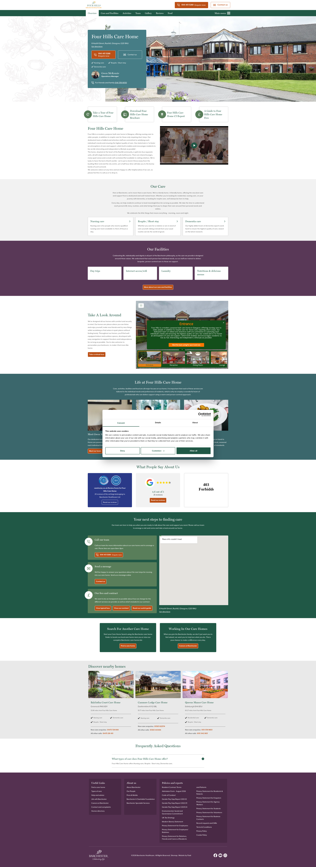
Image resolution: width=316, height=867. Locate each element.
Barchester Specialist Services (138, 803)
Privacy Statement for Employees (175, 826)
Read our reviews (110, 502)
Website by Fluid (184, 855)
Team (138, 13)
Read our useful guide (142, 608)
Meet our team (95, 451)
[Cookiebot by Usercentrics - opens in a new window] (200, 414)
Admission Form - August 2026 (174, 791)
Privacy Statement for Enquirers (208, 798)
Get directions (96, 46)
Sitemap (174, 855)
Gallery (148, 13)
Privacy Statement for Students (208, 809)
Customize (156, 451)
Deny (122, 451)
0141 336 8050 (121, 83)
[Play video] (194, 145)
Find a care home (128, 646)
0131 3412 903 (202, 733)
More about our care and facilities (158, 287)
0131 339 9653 (206, 730)
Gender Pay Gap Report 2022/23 (174, 803)
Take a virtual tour (96, 354)
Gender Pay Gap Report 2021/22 (174, 799)
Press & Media (132, 795)
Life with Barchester (99, 799)
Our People (131, 791)
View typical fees (103, 608)
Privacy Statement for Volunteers (209, 812)
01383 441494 (155, 730)
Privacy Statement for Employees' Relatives (175, 831)
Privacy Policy (201, 831)
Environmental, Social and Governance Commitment (172, 812)
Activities (127, 13)
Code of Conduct (169, 795)
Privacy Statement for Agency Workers (208, 803)
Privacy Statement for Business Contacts (208, 817)
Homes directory (98, 811)
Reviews (160, 13)
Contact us (222, 5)
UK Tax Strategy (168, 818)
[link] (111, 704)
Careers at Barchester (188, 646)
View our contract (121, 608)
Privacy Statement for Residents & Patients (209, 792)
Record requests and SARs (206, 823)
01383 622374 (159, 726)
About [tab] (195, 423)
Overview (92, 13)
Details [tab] (158, 423)
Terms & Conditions (204, 827)
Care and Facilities (109, 13)
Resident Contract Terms (171, 787)
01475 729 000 (113, 730)
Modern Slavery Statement (172, 822)
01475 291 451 (108, 733)
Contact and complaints (101, 807)
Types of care (96, 791)
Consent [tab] (121, 423)
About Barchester (133, 787)
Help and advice (97, 795)
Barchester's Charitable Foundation (141, 799)
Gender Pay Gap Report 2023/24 (174, 807)
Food (170, 13)
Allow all (193, 451)
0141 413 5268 (187, 5)
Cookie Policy (201, 835)
